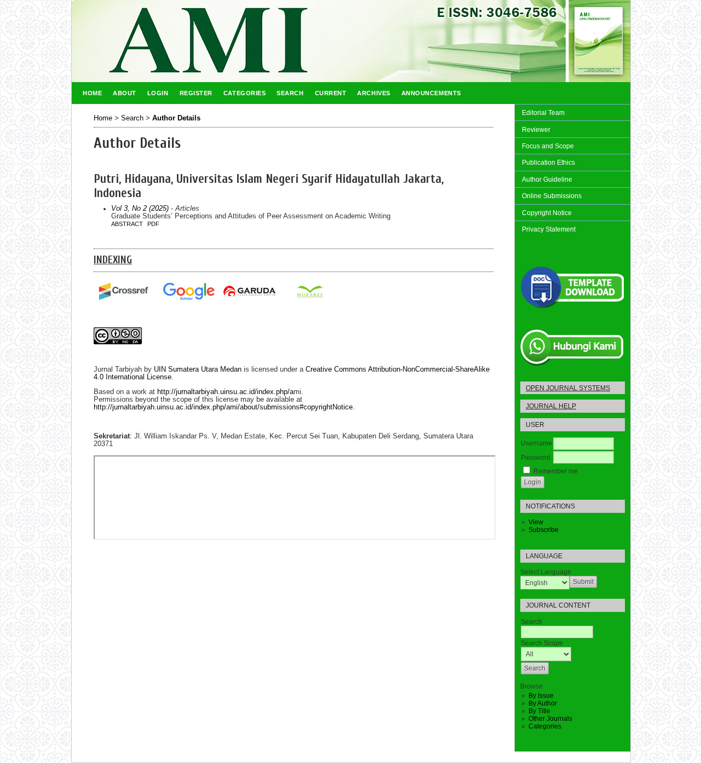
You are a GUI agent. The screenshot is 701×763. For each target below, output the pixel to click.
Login (158, 93)
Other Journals (550, 718)
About (124, 93)
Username (536, 443)
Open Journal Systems (568, 387)
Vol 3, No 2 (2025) (140, 208)
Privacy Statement (549, 229)
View (535, 522)
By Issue (541, 696)
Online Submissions (552, 196)
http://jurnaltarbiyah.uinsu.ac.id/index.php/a (225, 392)
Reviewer (536, 130)
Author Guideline (547, 179)
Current (331, 93)
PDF (153, 224)
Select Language (545, 572)
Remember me (555, 471)
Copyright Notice (547, 213)
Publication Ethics (548, 162)
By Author (542, 703)
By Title (539, 711)
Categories (544, 726)
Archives (373, 93)
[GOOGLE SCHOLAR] (188, 292)
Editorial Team (543, 113)
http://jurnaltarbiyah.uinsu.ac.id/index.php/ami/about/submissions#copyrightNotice (223, 407)
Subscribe (543, 530)
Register (196, 93)
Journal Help (551, 406)
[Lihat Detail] (309, 292)
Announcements (431, 93)
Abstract (127, 224)
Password (535, 457)
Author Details (176, 118)
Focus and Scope (548, 146)
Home (92, 93)
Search (290, 93)
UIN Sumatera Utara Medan (198, 369)
